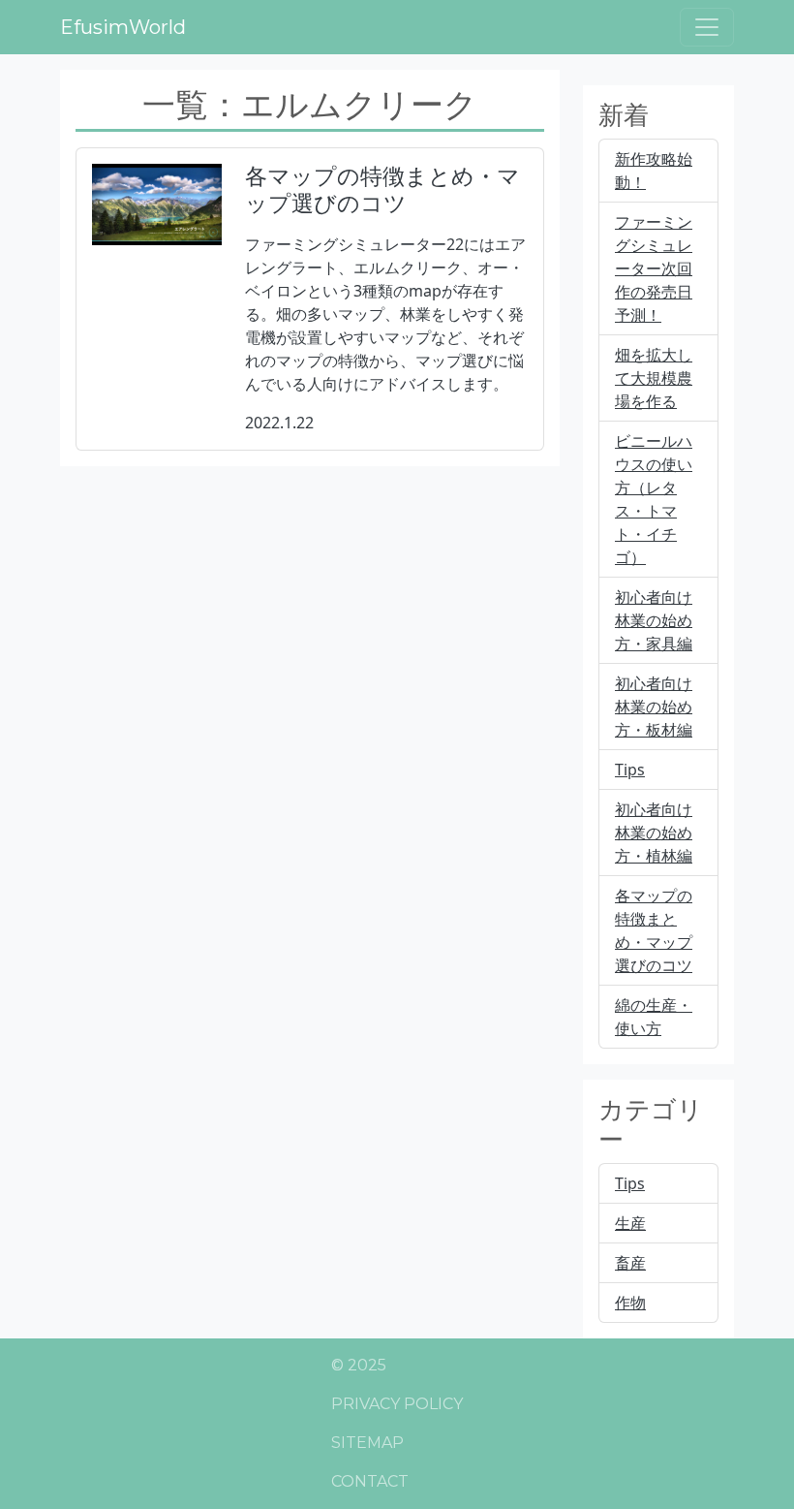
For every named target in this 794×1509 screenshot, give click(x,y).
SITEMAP (367, 1442)
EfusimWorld (123, 27)
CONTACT (370, 1481)
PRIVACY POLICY (397, 1404)
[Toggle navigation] (707, 27)
